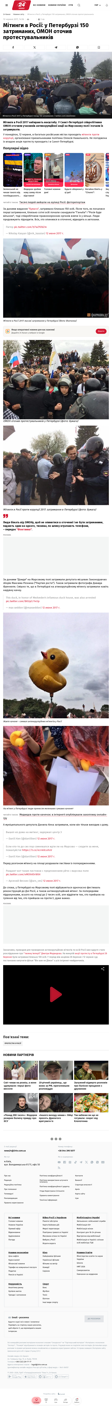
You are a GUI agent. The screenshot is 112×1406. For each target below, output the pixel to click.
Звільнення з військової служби (91, 1221)
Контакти (79, 1176)
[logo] (21, 5)
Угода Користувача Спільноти (52, 1191)
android (15, 1376)
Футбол (46, 1291)
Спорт (46, 1284)
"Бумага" (33, 208)
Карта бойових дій (51, 1225)
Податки (12, 1271)
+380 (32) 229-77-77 (23, 1362)
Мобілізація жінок (85, 1228)
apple (30, 1376)
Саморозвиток (83, 1270)
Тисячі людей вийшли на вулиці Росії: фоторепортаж (52, 202)
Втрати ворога (49, 1243)
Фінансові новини (16, 1263)
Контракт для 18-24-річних (89, 1232)
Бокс (45, 1287)
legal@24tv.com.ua (39, 1365)
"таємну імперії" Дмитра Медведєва (42, 953)
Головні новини (15, 1221)
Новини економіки (18, 1252)
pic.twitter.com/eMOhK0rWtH (23, 874)
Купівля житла (14, 1291)
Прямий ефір (14, 1228)
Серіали (46, 1271)
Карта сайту (80, 1194)
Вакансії (78, 1180)
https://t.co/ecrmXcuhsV (37, 850)
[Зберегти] (99, 47)
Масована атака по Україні (55, 1236)
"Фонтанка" (24, 529)
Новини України (57, 5)
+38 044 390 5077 (66, 1150)
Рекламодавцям (10, 1198)
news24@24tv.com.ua (15, 1150)
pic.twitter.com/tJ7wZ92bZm (30, 227)
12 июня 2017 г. (55, 233)
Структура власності (83, 1185)
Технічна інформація (48, 1200)
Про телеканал (10, 1189)
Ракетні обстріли (50, 1221)
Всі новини (39, 5)
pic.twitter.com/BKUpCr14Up (22, 601)
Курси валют (14, 1260)
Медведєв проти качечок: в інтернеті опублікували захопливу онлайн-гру (55, 816)
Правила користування (13, 1203)
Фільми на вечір (50, 1263)
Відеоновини (14, 1232)
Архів (77, 1189)
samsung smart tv (61, 1376)
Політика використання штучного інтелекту (54, 1181)
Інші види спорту (50, 1302)
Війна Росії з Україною (55, 1217)
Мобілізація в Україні (88, 1217)
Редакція (7, 1180)
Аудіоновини (14, 1236)
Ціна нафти (13, 1256)
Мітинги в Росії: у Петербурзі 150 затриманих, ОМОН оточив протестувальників (60, 14)
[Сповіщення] (107, 5)
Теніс (45, 1295)
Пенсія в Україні (15, 1275)
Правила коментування (49, 1195)
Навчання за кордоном (87, 1274)
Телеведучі (8, 1194)
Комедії (46, 1267)
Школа (80, 1263)
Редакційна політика (12, 1185)
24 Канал (7, 14)
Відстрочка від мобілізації (88, 1236)
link (59, 1162)
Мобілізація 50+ (84, 1225)
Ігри (71, 5)
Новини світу (19, 14)
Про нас (7, 1176)
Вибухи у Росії (49, 1240)
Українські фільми (51, 1260)
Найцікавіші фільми (52, 1256)
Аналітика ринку (15, 1287)
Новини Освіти (84, 1252)
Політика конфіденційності (51, 1176)
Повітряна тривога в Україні (55, 1232)
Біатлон (46, 1298)
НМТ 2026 (81, 1266)
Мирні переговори (51, 1228)
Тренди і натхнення (17, 1295)
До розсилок (94, 1319)
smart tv (45, 1376)
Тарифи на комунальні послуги (22, 1267)
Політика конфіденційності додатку (55, 1186)
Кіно (45, 1252)
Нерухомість (15, 1284)
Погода (11, 1240)
